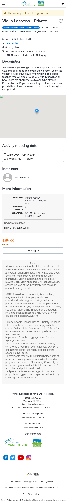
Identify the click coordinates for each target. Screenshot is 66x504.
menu (3, 4)
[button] (61, 21)
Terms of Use (52, 488)
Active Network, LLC (15, 500)
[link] (13, 43)
